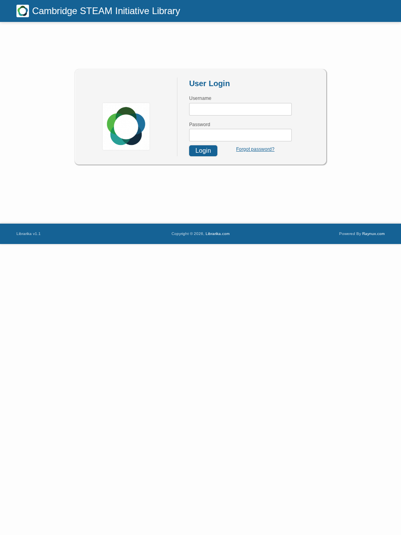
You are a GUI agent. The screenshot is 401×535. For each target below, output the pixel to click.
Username (200, 98)
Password (199, 124)
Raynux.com (373, 233)
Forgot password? (255, 149)
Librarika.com (217, 233)
